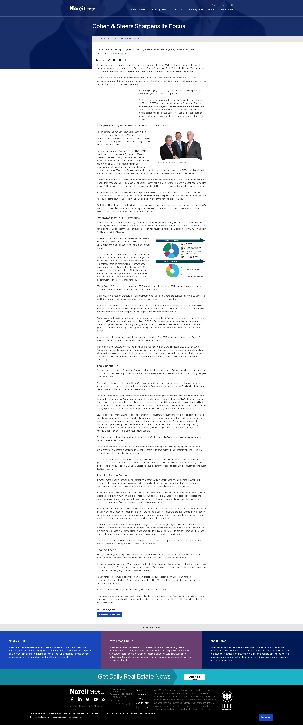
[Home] (85, 8)
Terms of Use (142, 707)
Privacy (139, 699)
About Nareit (226, 10)
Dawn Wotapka (118, 54)
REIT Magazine (126, 39)
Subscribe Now (194, 678)
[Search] (232, 5)
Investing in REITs (160, 10)
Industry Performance (109, 615)
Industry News (196, 10)
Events (211, 10)
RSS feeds (141, 694)
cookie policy (77, 717)
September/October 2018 (143, 39)
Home (103, 39)
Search (139, 690)
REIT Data (179, 10)
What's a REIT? (138, 10)
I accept (266, 717)
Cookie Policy (142, 703)
